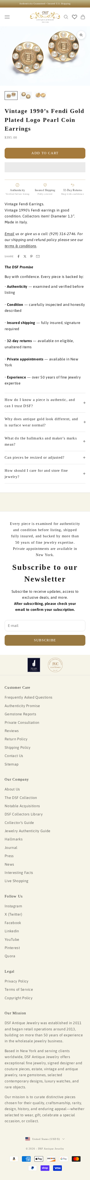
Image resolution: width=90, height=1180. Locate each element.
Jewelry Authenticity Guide (27, 831)
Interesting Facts (19, 872)
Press (9, 856)
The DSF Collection (21, 798)
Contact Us (14, 756)
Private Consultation (22, 722)
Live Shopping (16, 881)
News (9, 864)
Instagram (13, 906)
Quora (10, 956)
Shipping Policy (18, 747)
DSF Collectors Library (24, 814)
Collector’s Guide (19, 823)
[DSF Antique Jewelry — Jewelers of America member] (33, 665)
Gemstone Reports (20, 714)
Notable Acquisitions (22, 806)
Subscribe (45, 640)
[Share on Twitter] (25, 256)
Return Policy (16, 739)
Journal (11, 847)
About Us (12, 789)
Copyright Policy (19, 998)
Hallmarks (14, 839)
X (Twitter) (13, 914)
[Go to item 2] (25, 95)
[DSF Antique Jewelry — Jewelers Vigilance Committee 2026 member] (55, 665)
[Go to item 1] (11, 95)
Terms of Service (19, 989)
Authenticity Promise (22, 706)
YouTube (12, 939)
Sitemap (11, 764)
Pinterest (12, 948)
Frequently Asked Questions (28, 697)
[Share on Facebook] (18, 256)
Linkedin (12, 931)
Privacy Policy (16, 981)
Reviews (12, 731)
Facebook (13, 923)
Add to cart (45, 153)
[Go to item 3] (40, 95)
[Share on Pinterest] (31, 256)
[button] (45, 167)
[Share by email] (38, 256)
